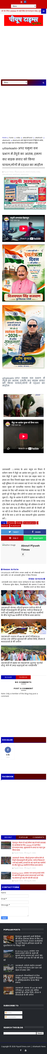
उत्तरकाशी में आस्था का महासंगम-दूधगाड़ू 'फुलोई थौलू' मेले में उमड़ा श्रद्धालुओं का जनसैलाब (21, 664)
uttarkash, (16, 174)
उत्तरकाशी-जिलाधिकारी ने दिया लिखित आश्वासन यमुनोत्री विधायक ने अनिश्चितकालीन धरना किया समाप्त (28, 979)
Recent (8, 837)
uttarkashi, (25, 174)
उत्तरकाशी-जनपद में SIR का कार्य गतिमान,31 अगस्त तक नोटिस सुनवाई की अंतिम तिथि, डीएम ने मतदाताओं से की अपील (23, 639)
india (18, 137)
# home (11, 523)
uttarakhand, (7, 174)
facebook (23, 677)
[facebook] (25, 2)
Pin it (15, 538)
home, (33, 172)
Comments (38, 837)
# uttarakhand (29, 523)
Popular (23, 837)
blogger (8, 677)
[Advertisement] (23, 54)
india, (38, 172)
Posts (9, 1013)
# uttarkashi (15, 525)
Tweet (16, 532)
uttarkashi (6, 140)
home (11, 137)
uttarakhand (27, 137)
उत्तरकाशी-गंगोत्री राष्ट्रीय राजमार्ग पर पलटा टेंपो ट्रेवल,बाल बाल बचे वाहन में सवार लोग (28, 967)
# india (19, 523)
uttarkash (38, 137)
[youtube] (21, 2)
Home (4, 137)
